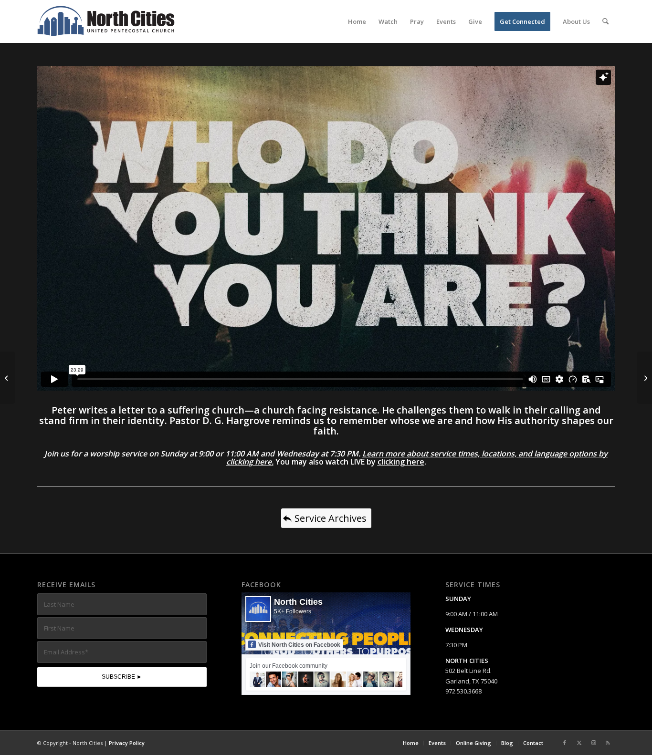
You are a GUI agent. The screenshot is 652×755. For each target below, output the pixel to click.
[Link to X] (579, 742)
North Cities (298, 602)
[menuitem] (357, 21)
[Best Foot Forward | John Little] (644, 378)
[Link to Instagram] (593, 742)
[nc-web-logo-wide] (106, 21)
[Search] (605, 21)
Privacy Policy (127, 742)
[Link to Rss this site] (607, 742)
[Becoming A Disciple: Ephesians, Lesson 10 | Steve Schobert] (7, 378)
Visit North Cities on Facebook (299, 644)
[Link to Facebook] (564, 742)
